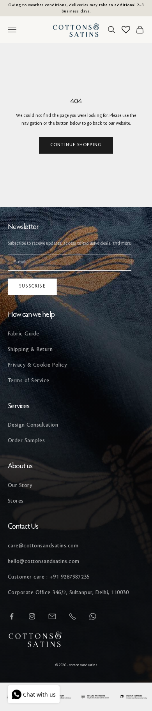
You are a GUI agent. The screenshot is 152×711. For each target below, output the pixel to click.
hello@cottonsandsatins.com (43, 561)
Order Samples (26, 440)
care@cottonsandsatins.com (43, 546)
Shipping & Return (30, 349)
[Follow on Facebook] (12, 616)
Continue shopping (76, 145)
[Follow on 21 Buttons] (52, 616)
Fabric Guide (23, 334)
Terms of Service (28, 380)
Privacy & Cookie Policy (37, 365)
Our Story (20, 485)
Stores (16, 501)
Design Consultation (33, 425)
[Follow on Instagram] (32, 616)
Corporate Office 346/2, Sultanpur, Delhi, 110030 (68, 592)
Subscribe (32, 286)
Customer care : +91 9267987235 (49, 577)
